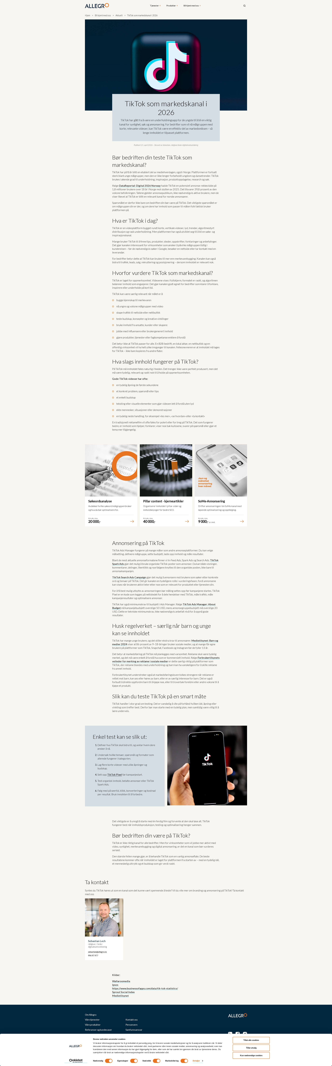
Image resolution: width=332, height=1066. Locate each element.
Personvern (131, 1024)
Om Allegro (90, 1014)
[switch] (134, 1061)
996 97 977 (93, 955)
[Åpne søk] (244, 5)
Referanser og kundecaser (98, 1029)
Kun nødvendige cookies (251, 1055)
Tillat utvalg (251, 1048)
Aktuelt (119, 15)
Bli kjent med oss (192, 5)
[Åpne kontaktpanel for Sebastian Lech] (104, 929)
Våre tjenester (92, 1019)
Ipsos (115, 984)
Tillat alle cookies (251, 1040)
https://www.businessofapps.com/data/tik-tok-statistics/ (145, 988)
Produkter (172, 5)
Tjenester (155, 5)
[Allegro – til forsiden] (97, 5)
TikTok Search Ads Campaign (129, 577)
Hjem (87, 15)
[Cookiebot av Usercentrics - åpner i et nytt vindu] (76, 1061)
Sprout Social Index (123, 992)
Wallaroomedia (121, 981)
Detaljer (196, 1061)
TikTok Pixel (114, 774)
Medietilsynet (120, 995)
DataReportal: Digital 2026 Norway (140, 185)
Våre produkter (93, 1024)
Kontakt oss (132, 1019)
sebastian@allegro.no (97, 952)
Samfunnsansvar (134, 1029)
